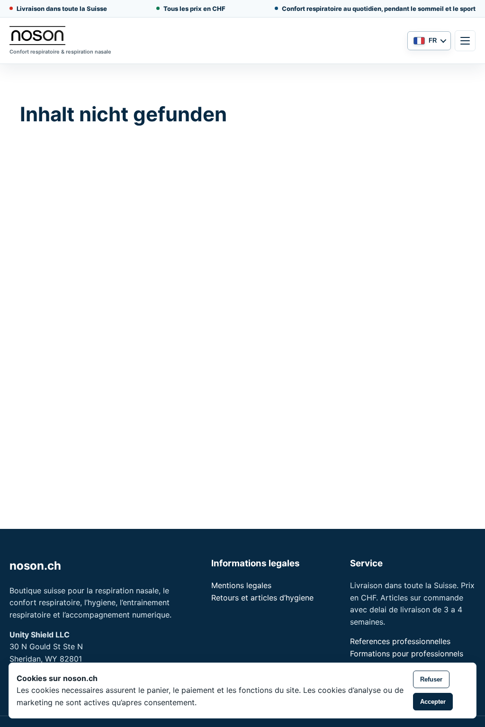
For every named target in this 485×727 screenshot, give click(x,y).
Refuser (431, 679)
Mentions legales (241, 585)
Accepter (433, 701)
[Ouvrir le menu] (465, 40)
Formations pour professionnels (406, 653)
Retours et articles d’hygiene (262, 597)
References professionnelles (400, 641)
